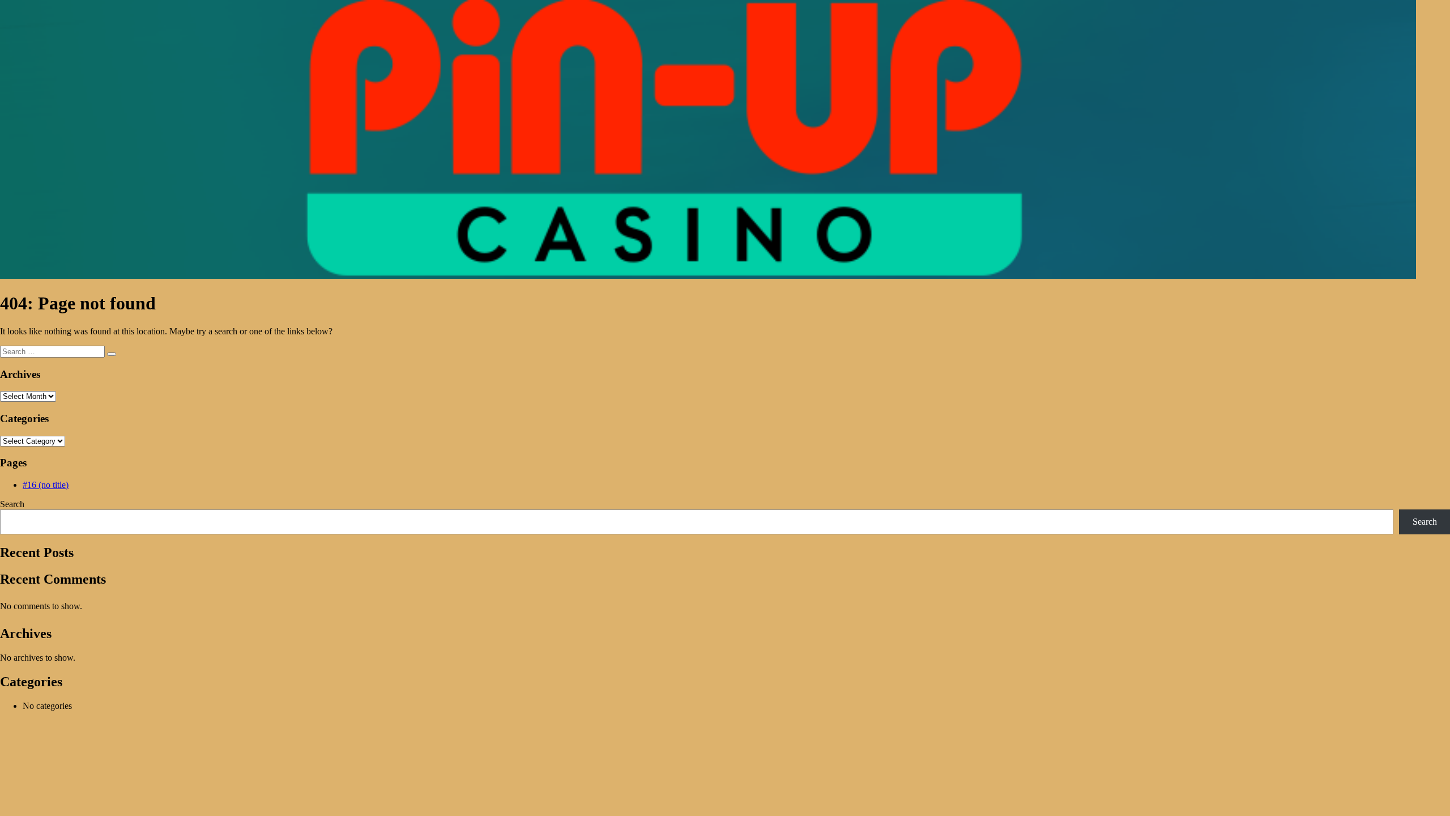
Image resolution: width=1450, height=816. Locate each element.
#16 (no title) (46, 485)
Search (12, 504)
